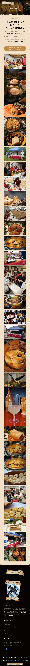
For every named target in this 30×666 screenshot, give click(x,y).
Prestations (7, 629)
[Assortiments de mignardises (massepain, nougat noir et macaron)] (15, 139)
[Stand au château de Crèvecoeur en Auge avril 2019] (15, 154)
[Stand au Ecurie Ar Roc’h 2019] (15, 539)
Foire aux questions (10, 627)
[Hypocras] (15, 317)
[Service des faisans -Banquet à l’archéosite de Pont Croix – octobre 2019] (15, 61)
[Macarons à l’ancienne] (15, 228)
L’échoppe (7, 624)
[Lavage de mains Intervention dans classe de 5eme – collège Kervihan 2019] (15, 494)
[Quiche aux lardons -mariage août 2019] (15, 478)
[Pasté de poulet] (15, 243)
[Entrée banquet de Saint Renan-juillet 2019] (15, 524)
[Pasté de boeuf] (15, 463)
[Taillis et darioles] (15, 554)
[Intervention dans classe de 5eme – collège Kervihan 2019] (15, 279)
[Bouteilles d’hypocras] (15, 258)
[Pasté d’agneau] (15, 448)
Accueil (11, 10)
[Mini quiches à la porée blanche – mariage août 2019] (15, 509)
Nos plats (7, 626)
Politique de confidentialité (16, 664)
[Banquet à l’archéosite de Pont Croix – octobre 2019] (15, 169)
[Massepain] (15, 433)
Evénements (7, 630)
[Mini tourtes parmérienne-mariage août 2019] (15, 198)
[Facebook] (6, 649)
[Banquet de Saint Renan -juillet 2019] (15, 213)
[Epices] (15, 85)
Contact (6, 633)
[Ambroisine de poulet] (15, 109)
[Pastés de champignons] (15, 355)
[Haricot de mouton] (15, 302)
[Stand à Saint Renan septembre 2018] (15, 332)
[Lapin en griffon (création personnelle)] (15, 380)
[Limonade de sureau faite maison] (15, 406)
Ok (8, 664)
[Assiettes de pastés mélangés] (15, 124)
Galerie (6, 632)
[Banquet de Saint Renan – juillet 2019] (15, 183)
